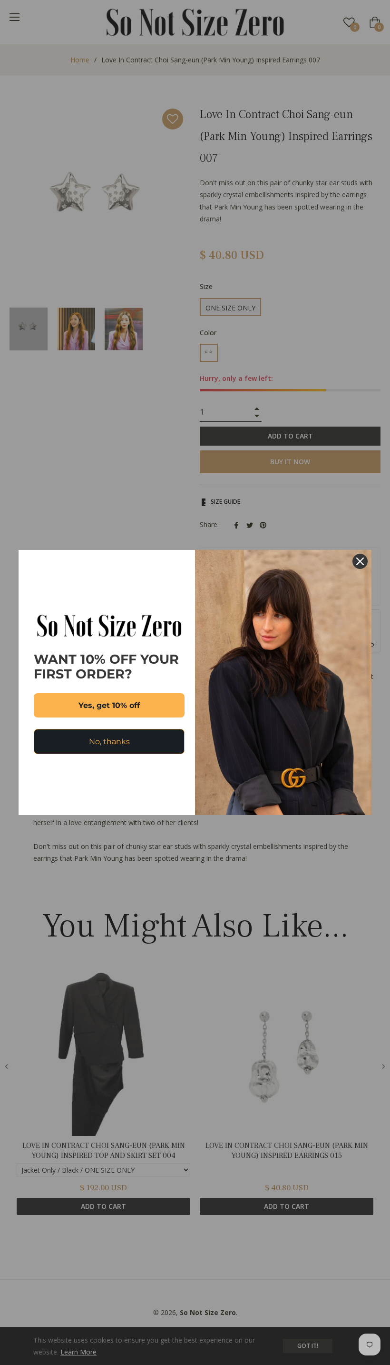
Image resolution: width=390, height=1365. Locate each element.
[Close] (360, 561)
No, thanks (109, 741)
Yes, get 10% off (109, 705)
